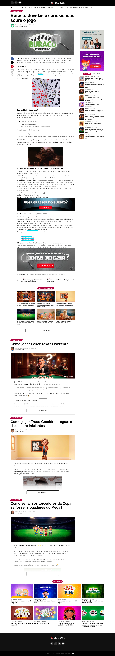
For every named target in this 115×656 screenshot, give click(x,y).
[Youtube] (63, 643)
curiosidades (39, 274)
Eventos (50, 7)
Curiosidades (83, 7)
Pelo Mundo (74, 7)
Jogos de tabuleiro (40, 7)
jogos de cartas (54, 274)
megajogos (62, 274)
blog (27, 274)
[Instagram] (55, 643)
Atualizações (64, 7)
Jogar (91, 7)
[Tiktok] (59, 643)
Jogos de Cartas (27, 7)
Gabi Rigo (19, 513)
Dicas (56, 7)
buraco (32, 274)
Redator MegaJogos (22, 26)
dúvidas (46, 274)
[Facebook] (51, 643)
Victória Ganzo (20, 349)
